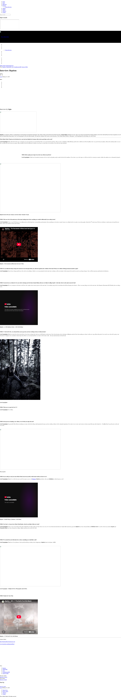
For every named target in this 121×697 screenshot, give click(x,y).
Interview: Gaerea (3, 677)
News (4, 3)
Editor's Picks (2, 65)
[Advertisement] (38, 98)
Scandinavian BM (17, 67)
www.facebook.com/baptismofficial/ (7, 644)
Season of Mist (25, 67)
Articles (4, 8)
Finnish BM (8, 67)
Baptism (4, 67)
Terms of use (5, 690)
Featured (7, 65)
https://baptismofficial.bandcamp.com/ (7, 641)
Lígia (1, 76)
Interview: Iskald (3, 679)
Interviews (5, 4)
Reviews (4, 5)
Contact (4, 12)
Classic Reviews (8, 7)
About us (4, 11)
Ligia (12, 67)
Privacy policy (5, 691)
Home (4, 1)
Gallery (4, 9)
